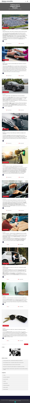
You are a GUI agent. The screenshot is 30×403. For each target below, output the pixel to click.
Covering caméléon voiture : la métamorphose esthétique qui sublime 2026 (12, 360)
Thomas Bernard (9, 43)
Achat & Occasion (5, 27)
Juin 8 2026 (4, 30)
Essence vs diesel (5, 387)
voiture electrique (5, 389)
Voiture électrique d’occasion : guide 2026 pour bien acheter (13, 166)
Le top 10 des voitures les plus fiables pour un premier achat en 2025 (14, 200)
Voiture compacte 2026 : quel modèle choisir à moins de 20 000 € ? (14, 95)
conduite (4, 381)
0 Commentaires (22, 43)
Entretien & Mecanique (6, 385)
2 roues (4, 375)
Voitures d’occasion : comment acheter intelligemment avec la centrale (14, 233)
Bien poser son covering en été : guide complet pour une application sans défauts (13, 366)
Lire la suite (4, 73)
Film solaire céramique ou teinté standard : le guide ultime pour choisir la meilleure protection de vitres (15, 369)
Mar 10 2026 (4, 94)
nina (8, 244)
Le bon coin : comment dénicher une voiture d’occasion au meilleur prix (15, 297)
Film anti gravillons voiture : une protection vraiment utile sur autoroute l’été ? (13, 362)
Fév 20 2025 (4, 296)
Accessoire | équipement (6, 377)
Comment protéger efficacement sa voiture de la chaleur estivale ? (11, 364)
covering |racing (5, 383)
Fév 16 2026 (4, 131)
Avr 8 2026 (4, 62)
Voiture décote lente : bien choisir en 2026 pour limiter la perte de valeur (15, 31)
